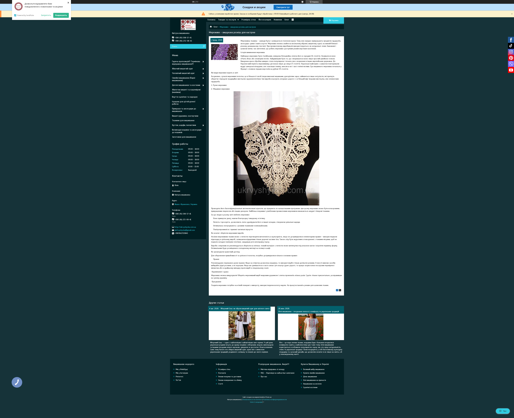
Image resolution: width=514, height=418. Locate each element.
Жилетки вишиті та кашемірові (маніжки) (186, 90)
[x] (340, 291)
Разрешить (61, 15)
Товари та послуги (227, 19)
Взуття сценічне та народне (185, 97)
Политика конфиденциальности (275, 399)
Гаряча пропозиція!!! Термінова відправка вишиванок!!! (186, 62)
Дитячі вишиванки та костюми (186, 85)
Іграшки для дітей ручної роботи (183, 102)
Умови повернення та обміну (230, 380)
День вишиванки (310, 376)
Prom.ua (268, 397)
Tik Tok (178, 380)
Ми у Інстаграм (182, 373)
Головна (211, 19)
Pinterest (179, 376)
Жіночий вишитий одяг (182, 68)
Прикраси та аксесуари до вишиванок (184, 109)
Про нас (264, 376)
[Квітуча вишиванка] (188, 24)
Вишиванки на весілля (312, 384)
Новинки (278, 19)
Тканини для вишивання (183, 120)
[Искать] (203, 46)
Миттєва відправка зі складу (272, 369)
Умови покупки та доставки (229, 376)
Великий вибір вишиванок (313, 369)
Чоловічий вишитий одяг (183, 73)
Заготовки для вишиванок (184, 137)
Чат (505, 411)
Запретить (46, 15)
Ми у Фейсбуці (182, 369)
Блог (287, 19)
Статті (220, 384)
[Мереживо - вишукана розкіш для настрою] (224, 52)
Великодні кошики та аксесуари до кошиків (186, 131)
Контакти (222, 373)
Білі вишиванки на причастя (314, 380)
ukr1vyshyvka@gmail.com (185, 230)
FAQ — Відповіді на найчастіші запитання (277, 373)
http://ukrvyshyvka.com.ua (185, 227)
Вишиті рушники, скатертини (185, 116)
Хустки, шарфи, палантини (184, 125)
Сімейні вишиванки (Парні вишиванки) (183, 79)
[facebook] (337, 291)
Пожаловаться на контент (252, 399)
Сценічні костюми (310, 387)
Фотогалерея (264, 19)
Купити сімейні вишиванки (314, 373)
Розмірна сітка (248, 19)
